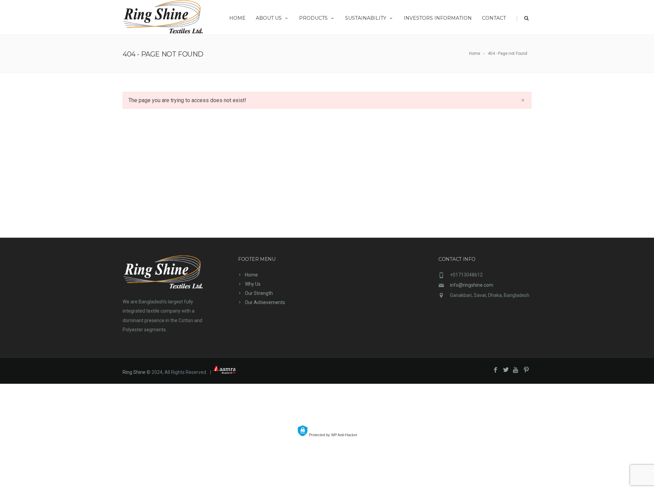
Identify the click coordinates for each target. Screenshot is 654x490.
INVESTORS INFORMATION (438, 18)
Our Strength (259, 293)
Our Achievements (265, 302)
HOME (237, 18)
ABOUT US (269, 18)
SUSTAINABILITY (365, 18)
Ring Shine (134, 372)
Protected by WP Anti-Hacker (332, 435)
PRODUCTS (313, 18)
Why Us (253, 284)
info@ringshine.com (471, 285)
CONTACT (494, 18)
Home (251, 275)
